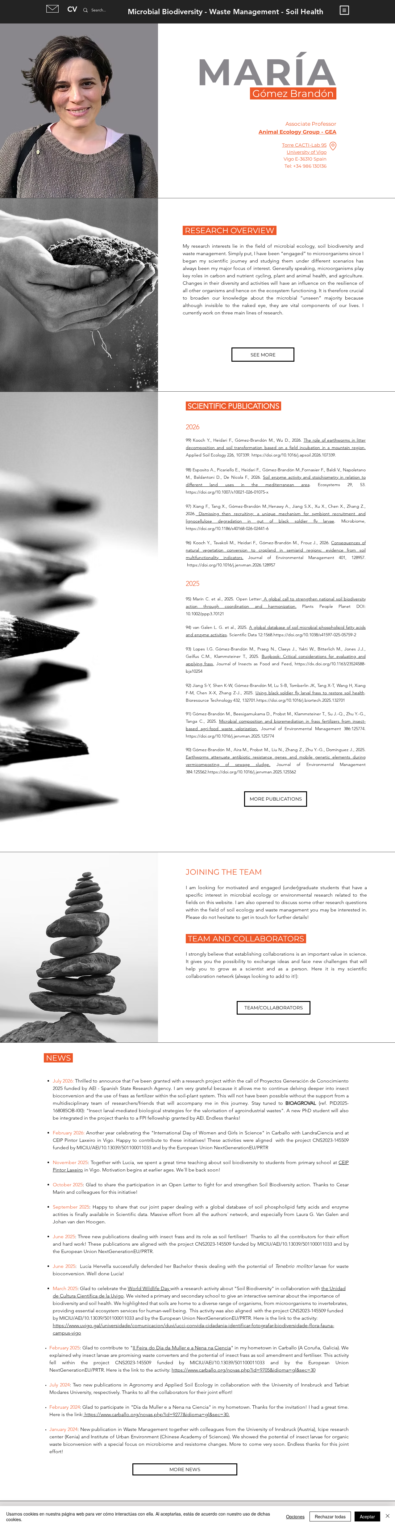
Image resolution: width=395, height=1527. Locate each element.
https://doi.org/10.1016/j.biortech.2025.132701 (300, 700)
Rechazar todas (330, 1516)
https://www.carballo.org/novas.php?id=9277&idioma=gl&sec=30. (156, 1414)
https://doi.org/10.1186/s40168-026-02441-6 (227, 528)
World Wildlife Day (149, 1288)
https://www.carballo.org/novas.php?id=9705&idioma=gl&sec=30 (243, 1370)
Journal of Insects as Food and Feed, (254, 664)
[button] (344, 10)
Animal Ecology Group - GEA (297, 132)
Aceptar (367, 1516)
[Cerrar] (387, 1516)
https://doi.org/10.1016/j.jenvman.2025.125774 (230, 736)
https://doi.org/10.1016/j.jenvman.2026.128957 (231, 565)
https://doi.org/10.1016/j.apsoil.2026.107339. (294, 455)
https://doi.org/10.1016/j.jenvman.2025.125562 (252, 772)
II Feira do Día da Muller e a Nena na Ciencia (182, 1348)
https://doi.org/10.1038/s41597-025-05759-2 (314, 634)
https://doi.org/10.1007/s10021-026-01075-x (227, 492)
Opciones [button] (295, 1516)
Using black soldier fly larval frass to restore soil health (310, 693)
